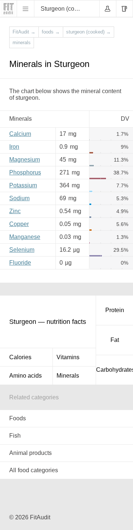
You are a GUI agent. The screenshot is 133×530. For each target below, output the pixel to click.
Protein (114, 310)
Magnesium (24, 159)
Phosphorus (25, 172)
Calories (20, 357)
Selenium (21, 250)
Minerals (68, 375)
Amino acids (25, 375)
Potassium (23, 185)
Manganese (24, 237)
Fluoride (20, 262)
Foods (17, 418)
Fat (114, 340)
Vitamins (68, 357)
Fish (15, 435)
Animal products (30, 453)
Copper (19, 224)
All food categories (33, 470)
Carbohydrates (114, 370)
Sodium (19, 198)
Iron (14, 147)
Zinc (15, 211)
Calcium (20, 134)
